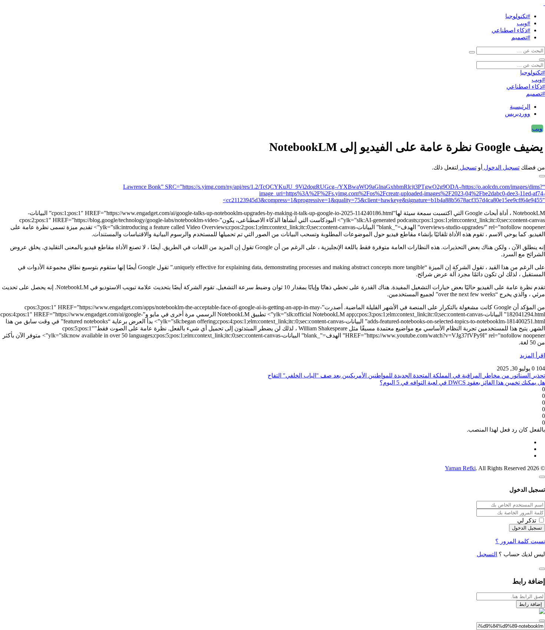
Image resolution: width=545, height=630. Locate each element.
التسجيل (487, 554)
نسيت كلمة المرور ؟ (520, 541)
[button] (542, 176)
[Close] (542, 477)
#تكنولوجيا (517, 16)
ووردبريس (517, 114)
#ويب (523, 23)
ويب (537, 128)
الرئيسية (520, 106)
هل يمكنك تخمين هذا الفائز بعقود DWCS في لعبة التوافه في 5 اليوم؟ (462, 382)
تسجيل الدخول (500, 167)
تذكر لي (526, 520)
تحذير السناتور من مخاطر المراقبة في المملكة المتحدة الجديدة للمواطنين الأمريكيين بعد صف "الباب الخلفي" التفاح (406, 375)
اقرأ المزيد (532, 355)
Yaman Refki (460, 468)
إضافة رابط (530, 604)
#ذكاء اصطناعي (511, 30)
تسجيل (467, 167)
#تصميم (520, 37)
